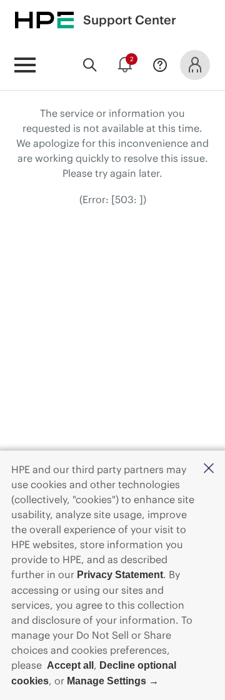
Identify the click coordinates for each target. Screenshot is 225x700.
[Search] (90, 65)
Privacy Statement (120, 574)
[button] (209, 469)
